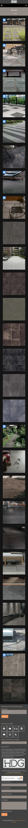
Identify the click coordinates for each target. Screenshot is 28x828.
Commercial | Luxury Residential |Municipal (14, 773)
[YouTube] (4, 734)
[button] (1, 5)
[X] (15, 728)
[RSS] (15, 734)
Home (12, 13)
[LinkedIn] (21, 728)
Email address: (4, 709)
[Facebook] (4, 728)
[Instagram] (10, 734)
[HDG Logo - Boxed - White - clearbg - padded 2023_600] (14, 2)
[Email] (10, 728)
